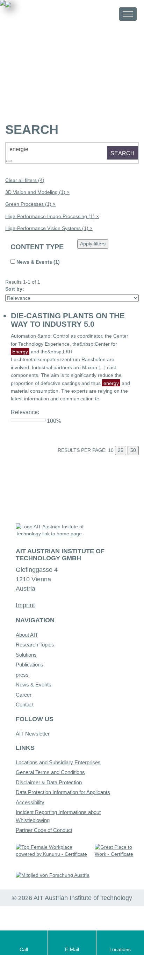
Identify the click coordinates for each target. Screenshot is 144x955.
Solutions (26, 655)
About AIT (27, 635)
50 (133, 450)
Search (122, 153)
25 (120, 450)
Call (24, 949)
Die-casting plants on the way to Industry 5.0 (68, 320)
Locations (120, 949)
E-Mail (72, 949)
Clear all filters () (24, 180)
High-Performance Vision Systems (49, 228)
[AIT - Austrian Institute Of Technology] (44, 13)
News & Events (33, 685)
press (22, 675)
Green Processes (30, 204)
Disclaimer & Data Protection (49, 782)
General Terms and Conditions (50, 772)
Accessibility (30, 802)
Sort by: (14, 289)
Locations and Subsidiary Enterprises (58, 762)
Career (23, 695)
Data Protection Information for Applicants (63, 792)
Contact (25, 704)
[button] (107, 14)
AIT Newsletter (33, 734)
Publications (29, 665)
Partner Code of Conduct (44, 830)
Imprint (25, 605)
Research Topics (35, 645)
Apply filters (93, 243)
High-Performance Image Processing (52, 216)
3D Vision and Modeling (37, 192)
